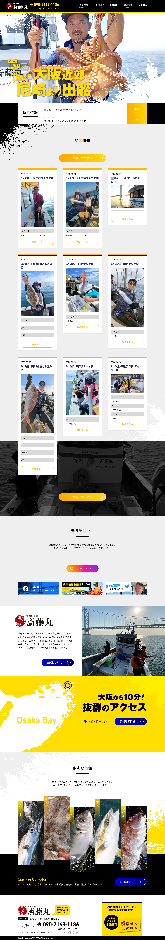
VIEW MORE (137, 110)
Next (162, 58)
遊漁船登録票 (46, 932)
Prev (3, 58)
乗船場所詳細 (127, 721)
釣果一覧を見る (82, 158)
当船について (54, 662)
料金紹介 (125, 882)
